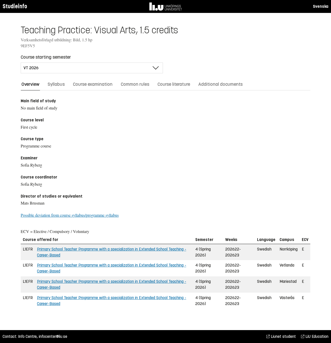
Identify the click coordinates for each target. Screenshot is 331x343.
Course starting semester (46, 57)
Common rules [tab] (135, 84)
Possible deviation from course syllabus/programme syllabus (70, 215)
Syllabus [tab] (56, 84)
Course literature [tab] (173, 84)
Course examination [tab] (92, 84)
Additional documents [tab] (220, 84)
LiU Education (316, 336)
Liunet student (283, 336)
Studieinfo (15, 6)
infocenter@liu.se (53, 336)
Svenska (320, 6)
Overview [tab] (30, 84)
